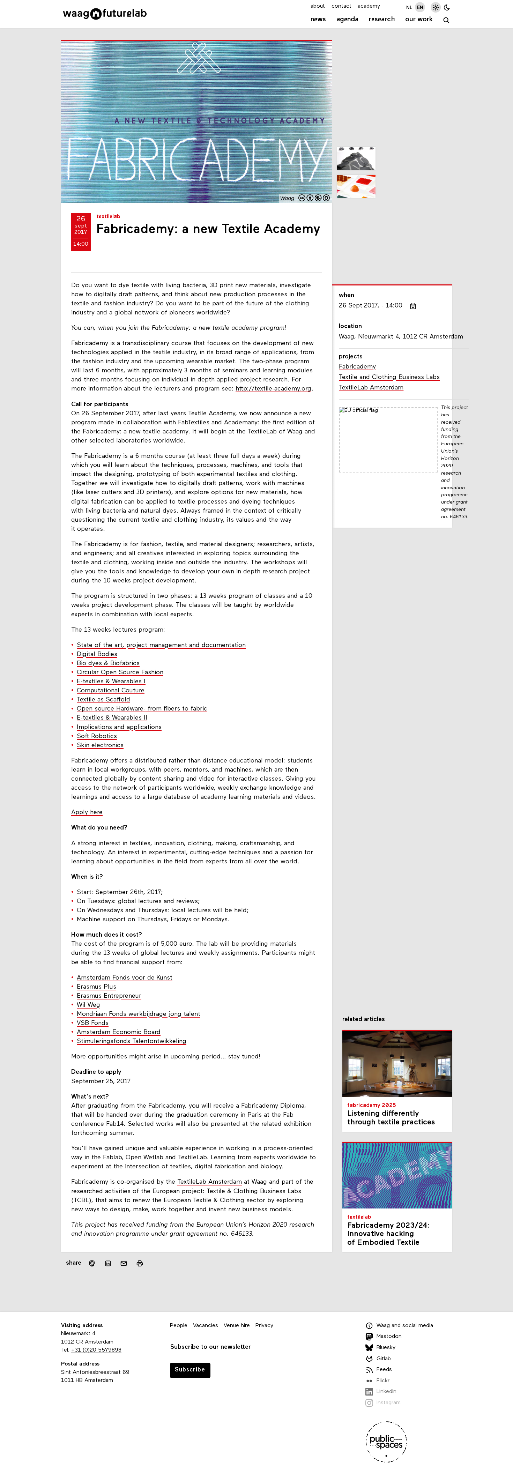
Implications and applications (119, 727)
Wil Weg (88, 1005)
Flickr (383, 1381)
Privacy (264, 1326)
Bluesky (386, 1348)
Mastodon (389, 1336)
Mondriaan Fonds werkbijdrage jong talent (138, 1014)
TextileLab (108, 217)
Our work (419, 19)
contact (341, 6)
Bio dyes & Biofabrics (108, 663)
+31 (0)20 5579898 (96, 1350)
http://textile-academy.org (273, 389)
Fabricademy (357, 367)
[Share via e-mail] (124, 1263)
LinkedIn (386, 1391)
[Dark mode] (447, 7)
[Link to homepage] (105, 14)
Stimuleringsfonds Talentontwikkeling (131, 1041)
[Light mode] (436, 7)
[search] (446, 20)
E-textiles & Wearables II (112, 718)
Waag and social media (405, 1326)
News (318, 19)
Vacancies (205, 1326)
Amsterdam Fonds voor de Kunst (124, 978)
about (318, 6)
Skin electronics (100, 745)
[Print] (140, 1263)
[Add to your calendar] (413, 306)
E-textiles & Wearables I (111, 681)
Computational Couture (110, 690)
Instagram (389, 1403)
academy (369, 6)
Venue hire (237, 1326)
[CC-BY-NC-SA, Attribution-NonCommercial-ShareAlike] (314, 198)
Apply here (87, 812)
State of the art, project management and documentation (161, 645)
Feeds (384, 1369)
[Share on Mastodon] (92, 1263)
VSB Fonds (93, 1023)
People (178, 1326)
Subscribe (190, 1370)
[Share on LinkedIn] (108, 1263)
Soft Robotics (97, 736)
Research (382, 19)
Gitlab (384, 1359)
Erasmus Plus (96, 987)
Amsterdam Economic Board (119, 1032)
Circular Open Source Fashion (120, 672)
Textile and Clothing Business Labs (389, 377)
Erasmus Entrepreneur (109, 996)
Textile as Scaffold (103, 700)
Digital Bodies (97, 654)
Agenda (347, 19)
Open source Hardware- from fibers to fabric (142, 709)
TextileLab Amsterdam (209, 1182)
